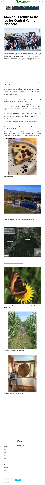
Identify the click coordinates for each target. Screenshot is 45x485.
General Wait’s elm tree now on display (13, 393)
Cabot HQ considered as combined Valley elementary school (19, 219)
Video (4, 464)
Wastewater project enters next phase (13, 262)
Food (4, 461)
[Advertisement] (22, 70)
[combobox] (9, 479)
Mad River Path (6, 467)
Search (5, 477)
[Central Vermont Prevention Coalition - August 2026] (22, 8)
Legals (5, 458)
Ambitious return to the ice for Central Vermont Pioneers (21, 20)
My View (5, 455)
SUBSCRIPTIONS (20, 445)
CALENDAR (19, 442)
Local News (5, 446)
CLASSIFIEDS (19, 441)
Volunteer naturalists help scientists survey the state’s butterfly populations (20, 306)
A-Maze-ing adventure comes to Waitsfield (14, 350)
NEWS (5, 441)
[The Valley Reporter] (22, 1)
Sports (5, 449)
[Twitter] (42, 1)
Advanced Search (6, 482)
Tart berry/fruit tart (8, 176)
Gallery (5, 470)
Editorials (5, 452)
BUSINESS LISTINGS (21, 444)
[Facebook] (39, 1)
